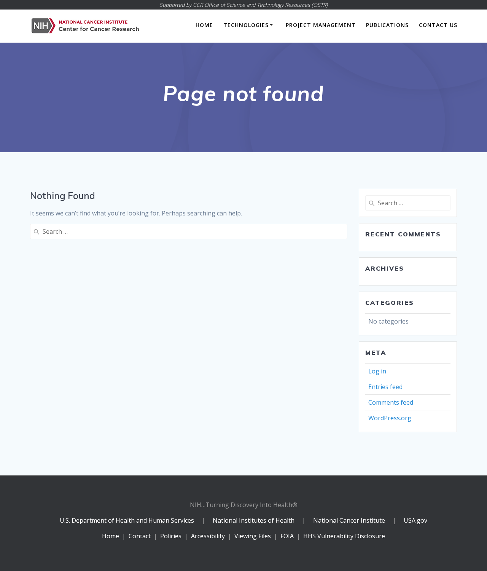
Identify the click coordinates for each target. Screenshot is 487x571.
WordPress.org (389, 418)
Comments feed (390, 402)
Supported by (243, 4)
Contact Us (438, 25)
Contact (140, 536)
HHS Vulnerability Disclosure (344, 536)
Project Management (321, 25)
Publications (387, 25)
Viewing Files (252, 536)
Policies (170, 536)
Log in (377, 371)
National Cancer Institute (349, 520)
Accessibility (208, 536)
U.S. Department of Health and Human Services (127, 520)
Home (204, 25)
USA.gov (415, 520)
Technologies (246, 25)
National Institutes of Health (254, 520)
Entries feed (385, 387)
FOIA (287, 536)
